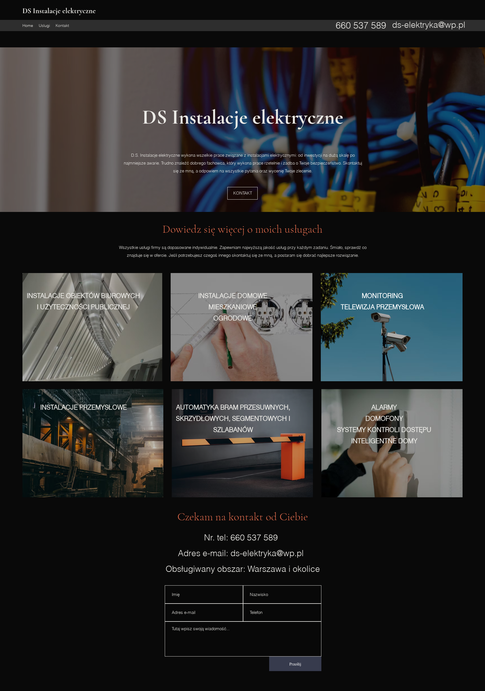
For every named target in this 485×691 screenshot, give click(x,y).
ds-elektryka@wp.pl (428, 25)
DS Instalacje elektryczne (59, 10)
